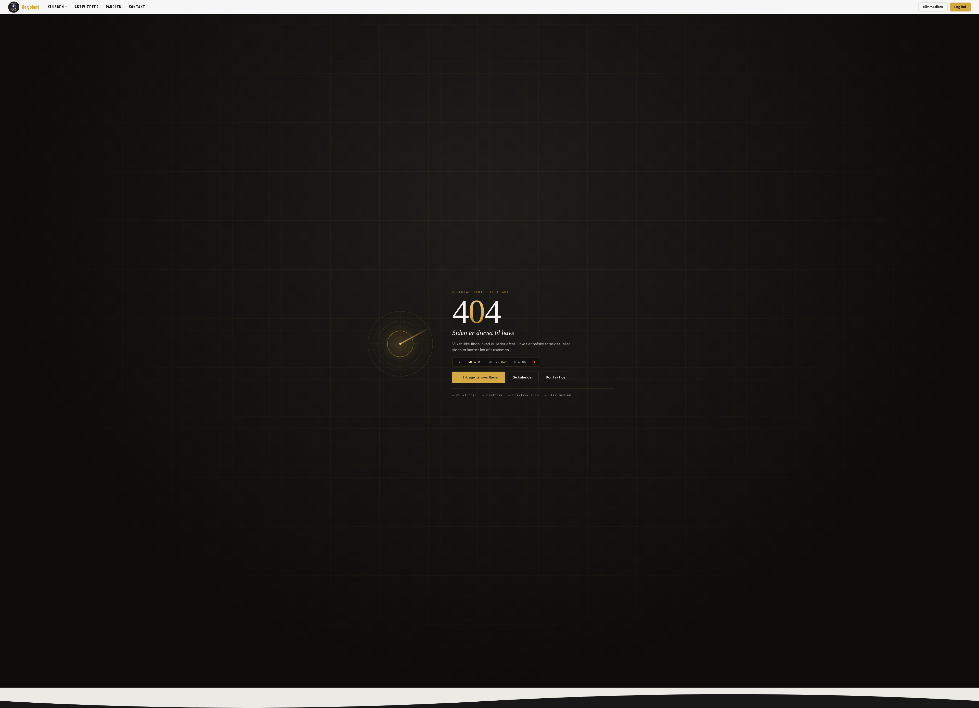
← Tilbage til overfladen (479, 377)
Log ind (960, 7)
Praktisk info (525, 395)
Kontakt (137, 6)
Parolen (114, 6)
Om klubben (466, 395)
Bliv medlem (933, 7)
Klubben (56, 6)
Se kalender (523, 377)
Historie (494, 395)
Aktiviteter (87, 6)
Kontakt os (556, 377)
